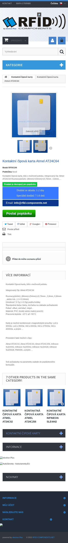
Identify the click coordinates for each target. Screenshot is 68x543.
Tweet (10, 224)
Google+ (36, 224)
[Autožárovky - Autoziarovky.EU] (34, 465)
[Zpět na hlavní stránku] (6, 77)
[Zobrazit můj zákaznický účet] (52, 40)
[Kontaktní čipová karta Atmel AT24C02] (11, 397)
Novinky (12, 477)
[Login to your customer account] (62, 40)
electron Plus (17, 537)
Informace (14, 447)
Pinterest (51, 224)
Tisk (9, 234)
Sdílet (22, 224)
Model (5, 168)
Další (50, 148)
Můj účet (8, 505)
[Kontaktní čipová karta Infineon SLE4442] (56, 397)
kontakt (7, 3)
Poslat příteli (13, 229)
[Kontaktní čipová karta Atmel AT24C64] (24, 145)
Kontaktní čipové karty (22, 77)
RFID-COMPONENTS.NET (44, 537)
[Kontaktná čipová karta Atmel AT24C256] (34, 397)
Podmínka (7, 172)
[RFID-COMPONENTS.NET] (34, 21)
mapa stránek (23, 3)
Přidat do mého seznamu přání (26, 259)
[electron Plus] (34, 459)
